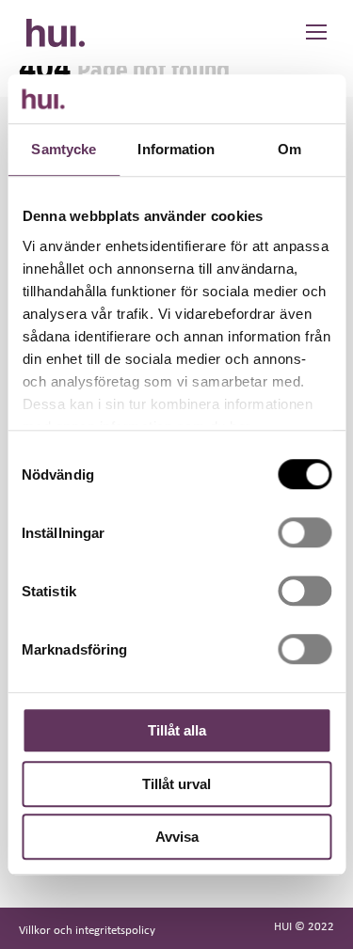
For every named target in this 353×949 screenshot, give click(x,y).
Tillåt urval (176, 784)
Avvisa (177, 837)
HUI (55, 33)
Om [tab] (289, 149)
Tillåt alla (177, 730)
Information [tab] (176, 149)
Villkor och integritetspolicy (87, 930)
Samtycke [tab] (63, 149)
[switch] (304, 532)
